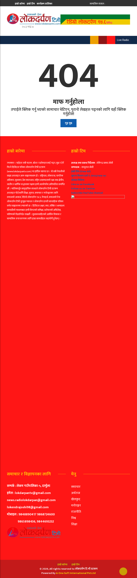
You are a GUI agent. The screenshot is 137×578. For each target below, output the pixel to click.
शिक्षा (74, 524)
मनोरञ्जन (76, 505)
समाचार (75, 486)
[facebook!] (108, 4)
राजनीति (76, 511)
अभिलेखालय (21, 10)
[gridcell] (100, 312)
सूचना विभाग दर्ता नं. (80, 176)
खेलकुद (75, 499)
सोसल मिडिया (77, 180)
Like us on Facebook (82, 184)
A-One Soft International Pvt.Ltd (76, 573)
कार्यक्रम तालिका (44, 4)
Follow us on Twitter (83, 188)
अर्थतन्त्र (75, 493)
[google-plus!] (116, 4)
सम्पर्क (32, 10)
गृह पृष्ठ (68, 123)
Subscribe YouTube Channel (87, 193)
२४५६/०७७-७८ (98, 176)
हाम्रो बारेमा (20, 4)
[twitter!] (112, 4)
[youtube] (120, 4)
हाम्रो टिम (31, 4)
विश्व (73, 518)
